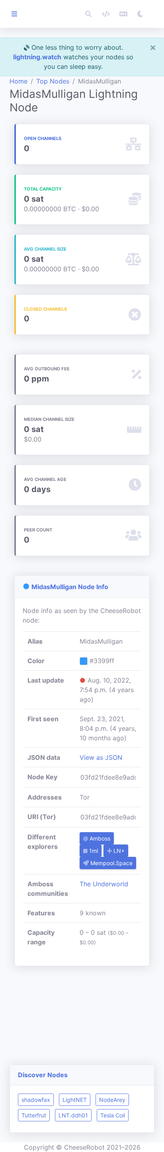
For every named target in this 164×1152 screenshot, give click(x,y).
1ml (93, 850)
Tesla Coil (112, 1115)
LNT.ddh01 (73, 1115)
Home (18, 81)
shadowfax (35, 1099)
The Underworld (104, 884)
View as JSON (101, 757)
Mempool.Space (111, 863)
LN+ (118, 850)
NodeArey (112, 1099)
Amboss (99, 838)
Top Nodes (52, 81)
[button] (88, 14)
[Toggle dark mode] (140, 14)
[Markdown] (123, 14)
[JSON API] (106, 14)
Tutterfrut (33, 1115)
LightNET (74, 1099)
